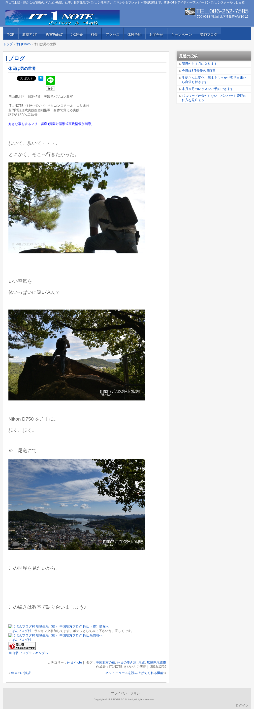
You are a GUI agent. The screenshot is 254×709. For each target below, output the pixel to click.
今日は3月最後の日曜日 (199, 71)
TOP (10, 35)
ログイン (242, 705)
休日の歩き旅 (126, 662)
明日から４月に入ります (199, 64)
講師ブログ (208, 35)
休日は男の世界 (22, 68)
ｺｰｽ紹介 (77, 35)
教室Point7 (54, 35)
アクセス (113, 35)
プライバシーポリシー (127, 693)
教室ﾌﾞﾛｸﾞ (30, 35)
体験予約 (134, 35)
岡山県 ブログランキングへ (28, 653)
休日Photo (74, 662)
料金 (94, 35)
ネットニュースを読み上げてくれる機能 (134, 673)
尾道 (141, 662)
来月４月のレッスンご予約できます (207, 89)
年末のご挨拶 (21, 673)
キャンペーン (181, 35)
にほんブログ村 (19, 631)
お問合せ (156, 35)
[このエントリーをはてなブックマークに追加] (40, 79)
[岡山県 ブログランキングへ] (22, 649)
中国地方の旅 (105, 662)
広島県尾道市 (156, 662)
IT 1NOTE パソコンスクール (62, 17)
